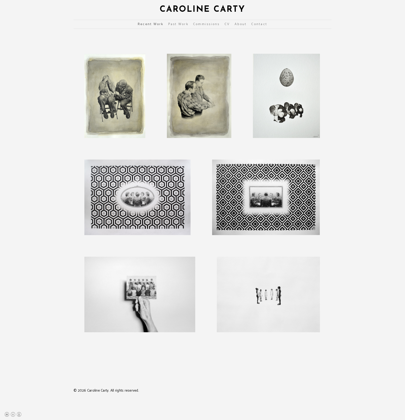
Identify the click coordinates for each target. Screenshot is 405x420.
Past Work (178, 24)
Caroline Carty (202, 9)
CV (227, 24)
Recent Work (151, 24)
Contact (259, 24)
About (241, 24)
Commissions (206, 24)
